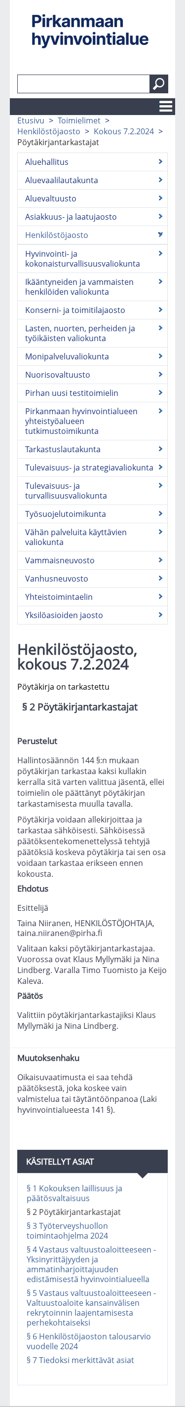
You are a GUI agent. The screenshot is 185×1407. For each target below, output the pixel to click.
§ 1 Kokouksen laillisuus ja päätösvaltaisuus (74, 1193)
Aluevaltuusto (50, 198)
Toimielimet (79, 120)
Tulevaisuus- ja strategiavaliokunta (89, 467)
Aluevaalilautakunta (61, 180)
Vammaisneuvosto (60, 560)
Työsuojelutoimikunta (65, 513)
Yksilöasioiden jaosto (64, 615)
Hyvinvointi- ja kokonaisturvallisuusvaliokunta (82, 258)
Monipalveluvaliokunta (67, 356)
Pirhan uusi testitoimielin (71, 393)
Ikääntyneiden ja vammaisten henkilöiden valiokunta (79, 286)
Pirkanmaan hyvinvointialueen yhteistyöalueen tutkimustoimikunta (81, 421)
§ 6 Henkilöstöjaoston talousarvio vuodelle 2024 (89, 1341)
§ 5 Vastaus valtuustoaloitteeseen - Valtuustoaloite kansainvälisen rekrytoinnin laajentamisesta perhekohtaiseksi (91, 1308)
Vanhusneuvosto (56, 578)
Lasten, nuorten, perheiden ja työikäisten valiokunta (80, 333)
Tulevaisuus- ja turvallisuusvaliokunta (66, 490)
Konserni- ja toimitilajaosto (75, 310)
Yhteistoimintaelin (59, 596)
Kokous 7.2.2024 (124, 131)
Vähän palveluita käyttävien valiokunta (76, 537)
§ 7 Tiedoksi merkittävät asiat (80, 1360)
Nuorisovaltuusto (57, 374)
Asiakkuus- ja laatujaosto (71, 216)
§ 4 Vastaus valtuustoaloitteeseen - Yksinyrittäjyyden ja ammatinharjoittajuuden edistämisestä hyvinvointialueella (91, 1264)
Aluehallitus (47, 161)
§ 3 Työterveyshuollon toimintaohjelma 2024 (67, 1231)
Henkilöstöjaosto (48, 131)
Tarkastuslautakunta (63, 449)
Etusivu (30, 120)
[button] (158, 84)
